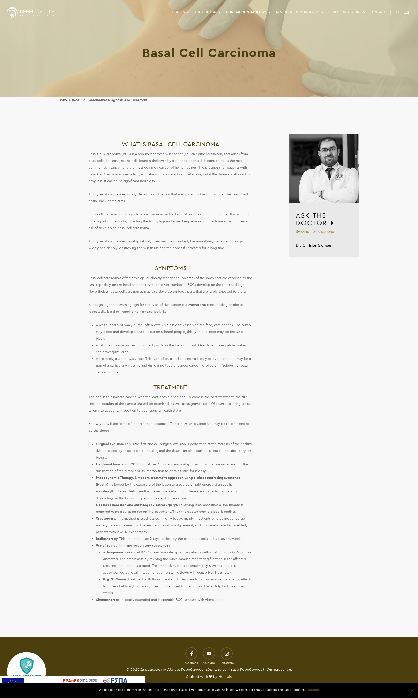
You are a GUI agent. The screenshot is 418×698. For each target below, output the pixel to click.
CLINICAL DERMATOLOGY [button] (246, 12)
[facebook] (191, 654)
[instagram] (227, 654)
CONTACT (377, 12)
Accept (314, 690)
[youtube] (209, 654)
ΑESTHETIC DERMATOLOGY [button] (297, 12)
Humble (225, 677)
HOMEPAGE (181, 12)
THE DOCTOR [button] (205, 12)
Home (63, 100)
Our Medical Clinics (347, 12)
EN (406, 12)
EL (398, 12)
